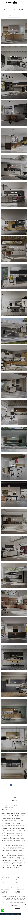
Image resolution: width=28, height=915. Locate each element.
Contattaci (17, 891)
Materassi (3, 894)
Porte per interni (5, 889)
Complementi (4, 892)
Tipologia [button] (14, 797)
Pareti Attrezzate (19, 881)
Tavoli (16, 882)
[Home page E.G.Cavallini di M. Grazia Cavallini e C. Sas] (14, 2)
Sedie (16, 883)
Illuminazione (4, 891)
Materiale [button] (14, 794)
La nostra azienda (19, 889)
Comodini (3, 883)
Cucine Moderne (18, 7)
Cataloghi (17, 892)
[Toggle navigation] (25, 2)
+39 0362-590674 (7, 899)
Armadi (2, 882)
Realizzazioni (18, 894)
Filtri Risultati (15, 16)
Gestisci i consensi (15, 914)
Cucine (11, 7)
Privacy (2, 914)
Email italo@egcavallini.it (19, 899)
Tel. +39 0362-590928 (20, 898)
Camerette (3, 881)
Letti (2, 879)
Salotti (16, 879)
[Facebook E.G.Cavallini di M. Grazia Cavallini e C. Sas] (16, 905)
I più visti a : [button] (14, 800)
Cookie (7, 914)
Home (7, 7)
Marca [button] (14, 791)
